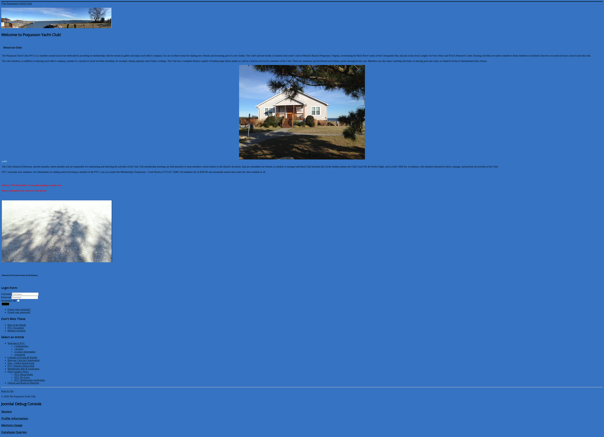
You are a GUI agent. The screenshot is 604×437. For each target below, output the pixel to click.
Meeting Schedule (16, 330)
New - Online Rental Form (21, 363)
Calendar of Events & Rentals (22, 357)
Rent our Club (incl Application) (24, 360)
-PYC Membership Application (29, 380)
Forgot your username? (19, 309)
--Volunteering (21, 346)
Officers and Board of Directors (23, 383)
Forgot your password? (19, 312)
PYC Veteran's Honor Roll (21, 366)
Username (6, 294)
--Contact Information (24, 351)
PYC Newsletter (16, 327)
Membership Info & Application (23, 368)
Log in (5, 304)
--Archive (18, 349)
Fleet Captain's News (18, 371)
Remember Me (8, 300)
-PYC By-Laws (22, 377)
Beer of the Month (17, 325)
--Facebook (19, 354)
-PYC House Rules (23, 374)
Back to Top (7, 391)
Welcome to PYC (16, 343)
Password (6, 297)
